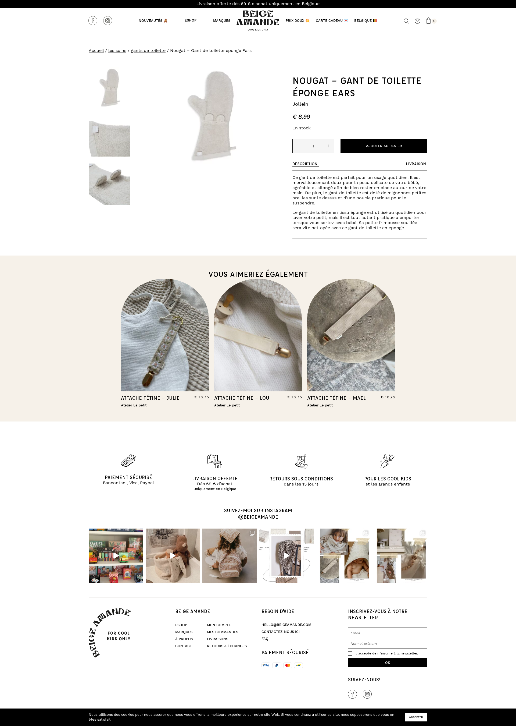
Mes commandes (222, 632)
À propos (184, 639)
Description (304, 163)
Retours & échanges (227, 646)
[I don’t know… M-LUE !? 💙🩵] (116, 556)
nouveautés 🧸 (153, 21)
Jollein (300, 104)
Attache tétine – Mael (336, 398)
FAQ (264, 639)
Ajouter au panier (384, 146)
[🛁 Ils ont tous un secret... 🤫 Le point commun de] (173, 556)
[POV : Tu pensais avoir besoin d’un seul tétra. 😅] (286, 556)
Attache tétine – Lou (241, 398)
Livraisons (217, 639)
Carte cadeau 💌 (332, 21)
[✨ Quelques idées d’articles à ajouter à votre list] (343, 556)
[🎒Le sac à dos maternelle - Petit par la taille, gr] (229, 556)
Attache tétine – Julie (150, 398)
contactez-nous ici (280, 632)
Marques (221, 21)
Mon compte (219, 625)
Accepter (416, 717)
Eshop (190, 21)
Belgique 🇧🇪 (365, 21)
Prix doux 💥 (298, 21)
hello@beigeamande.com (286, 625)
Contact (183, 646)
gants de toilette (148, 50)
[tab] (305, 164)
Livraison (416, 163)
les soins (117, 50)
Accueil (96, 50)
